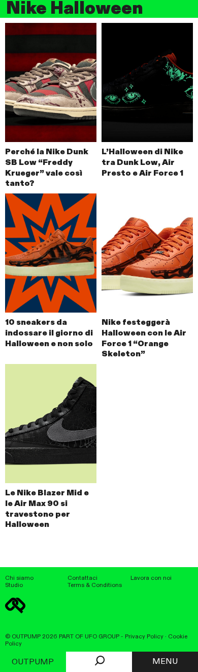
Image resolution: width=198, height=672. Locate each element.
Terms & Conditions (95, 585)
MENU (165, 662)
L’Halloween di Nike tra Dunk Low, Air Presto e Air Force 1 (142, 163)
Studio (14, 585)
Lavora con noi (151, 578)
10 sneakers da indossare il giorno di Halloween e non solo (49, 333)
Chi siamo (19, 578)
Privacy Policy (144, 637)
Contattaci (82, 578)
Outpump (33, 662)
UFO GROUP (102, 637)
